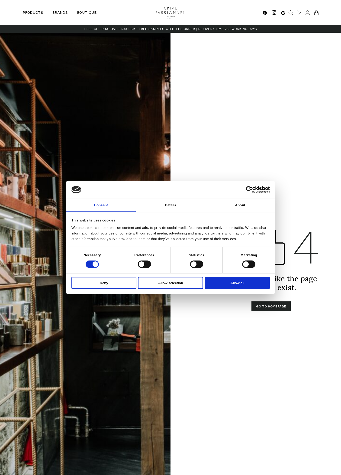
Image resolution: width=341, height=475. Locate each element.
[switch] (144, 264)
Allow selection (170, 283)
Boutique (87, 12)
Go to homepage (271, 306)
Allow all (237, 283)
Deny (104, 283)
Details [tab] (170, 205)
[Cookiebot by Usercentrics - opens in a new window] (249, 189)
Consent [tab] (101, 205)
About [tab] (240, 205)
